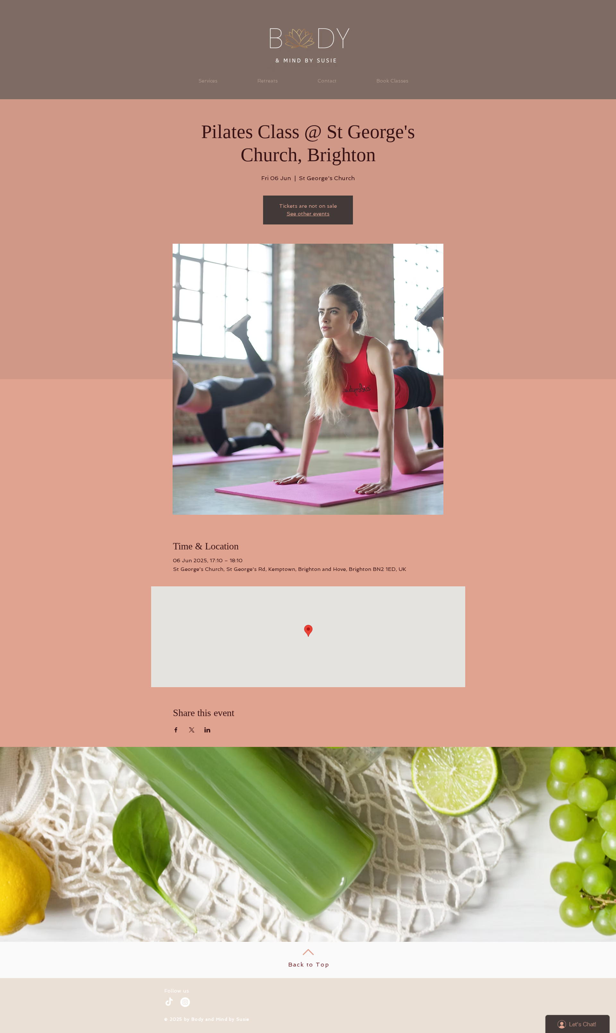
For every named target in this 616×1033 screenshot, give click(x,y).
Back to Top (308, 964)
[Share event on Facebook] (176, 729)
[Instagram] (185, 1002)
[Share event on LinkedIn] (207, 729)
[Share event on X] (192, 729)
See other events (308, 214)
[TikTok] (169, 1002)
